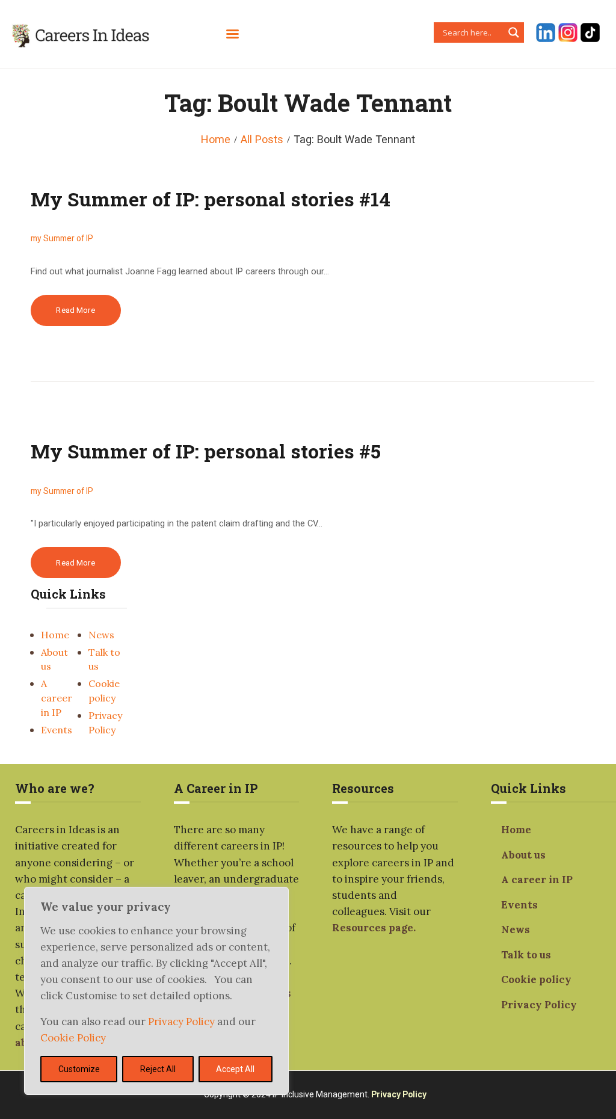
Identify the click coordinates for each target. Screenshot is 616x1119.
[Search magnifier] (514, 32)
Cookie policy (536, 979)
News (101, 635)
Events (56, 730)
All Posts (262, 139)
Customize (79, 1069)
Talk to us (526, 954)
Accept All (235, 1069)
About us (523, 855)
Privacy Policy (182, 1021)
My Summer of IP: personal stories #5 (206, 451)
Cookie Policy (73, 1037)
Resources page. (374, 927)
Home (215, 139)
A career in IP (56, 697)
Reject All (158, 1069)
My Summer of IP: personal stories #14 (210, 199)
